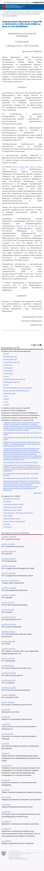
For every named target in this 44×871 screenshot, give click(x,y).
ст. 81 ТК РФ (5, 743)
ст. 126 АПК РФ (6, 821)
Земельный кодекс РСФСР (12, 510)
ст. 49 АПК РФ (6, 829)
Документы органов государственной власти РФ (20, 418)
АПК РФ (6, 353)
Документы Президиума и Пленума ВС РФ (18, 420)
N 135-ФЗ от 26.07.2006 (9, 624)
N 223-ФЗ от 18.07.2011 (8, 649)
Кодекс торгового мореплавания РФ (16, 390)
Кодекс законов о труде (11, 518)
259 (36, 226)
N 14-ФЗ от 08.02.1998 (8, 641)
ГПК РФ (6, 376)
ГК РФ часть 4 (8, 373)
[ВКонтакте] (34, 344)
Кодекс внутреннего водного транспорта (17, 387)
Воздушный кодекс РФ (11, 362)
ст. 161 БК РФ (6, 780)
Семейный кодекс (9, 393)
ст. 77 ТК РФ (5, 790)
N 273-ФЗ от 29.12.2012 (8, 558)
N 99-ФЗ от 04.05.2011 (8, 631)
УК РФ (5, 402)
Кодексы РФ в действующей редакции (17, 351)
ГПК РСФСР (7, 501)
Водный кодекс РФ (10, 359)
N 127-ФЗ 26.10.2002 (8, 666)
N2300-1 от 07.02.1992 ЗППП (10, 580)
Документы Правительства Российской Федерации (21, 415)
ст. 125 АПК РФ (6, 841)
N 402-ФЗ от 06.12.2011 (8, 617)
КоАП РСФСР (7, 515)
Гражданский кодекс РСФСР (13, 504)
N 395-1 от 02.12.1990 (8, 702)
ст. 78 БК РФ (6, 753)
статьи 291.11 (18, 169)
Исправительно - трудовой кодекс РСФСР (18, 513)
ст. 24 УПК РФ (6, 812)
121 (25, 226)
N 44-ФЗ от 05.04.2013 (9, 680)
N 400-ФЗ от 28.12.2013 (9, 537)
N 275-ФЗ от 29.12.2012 (8, 573)
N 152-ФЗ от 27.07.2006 (9, 673)
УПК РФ (6, 405)
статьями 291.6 (9, 285)
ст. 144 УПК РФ (6, 797)
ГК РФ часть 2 (8, 368)
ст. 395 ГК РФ (6, 724)
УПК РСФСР (7, 527)
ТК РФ (5, 396)
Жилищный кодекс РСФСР (12, 507)
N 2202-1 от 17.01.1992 (8, 658)
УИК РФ (6, 399)
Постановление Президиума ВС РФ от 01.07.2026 (20, 462)
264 (40, 226)
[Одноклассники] (38, 344)
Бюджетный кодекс (10, 356)
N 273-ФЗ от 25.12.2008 (9, 588)
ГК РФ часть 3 (8, 370)
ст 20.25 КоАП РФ (7, 734)
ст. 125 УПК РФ (6, 804)
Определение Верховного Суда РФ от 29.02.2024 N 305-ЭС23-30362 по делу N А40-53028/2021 (22, 13)
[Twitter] (36, 344)
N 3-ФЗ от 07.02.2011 (8, 610)
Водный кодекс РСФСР (11, 498)
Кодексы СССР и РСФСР (11, 496)
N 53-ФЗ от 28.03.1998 (8, 695)
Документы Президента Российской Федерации (20, 413)
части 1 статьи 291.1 (20, 167)
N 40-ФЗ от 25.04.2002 (9, 551)
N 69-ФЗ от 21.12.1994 (8, 544)
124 (32, 226)
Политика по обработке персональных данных (18, 858)
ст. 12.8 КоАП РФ (7, 765)
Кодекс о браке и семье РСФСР (14, 521)
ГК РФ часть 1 (8, 365)
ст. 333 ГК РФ (6, 709)
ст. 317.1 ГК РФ (6, 717)
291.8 (25, 285)
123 (28, 226)
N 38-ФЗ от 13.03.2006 (8, 595)
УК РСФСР (6, 524)
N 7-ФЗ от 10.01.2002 (8, 602)
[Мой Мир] (40, 344)
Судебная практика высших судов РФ (16, 408)
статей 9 (19, 226)
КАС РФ (6, 385)
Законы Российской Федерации (14, 410)
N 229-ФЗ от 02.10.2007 (9, 687)
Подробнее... (37, 493)
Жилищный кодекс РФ (11, 382)
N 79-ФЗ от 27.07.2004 (8, 566)
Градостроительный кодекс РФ (14, 379)
